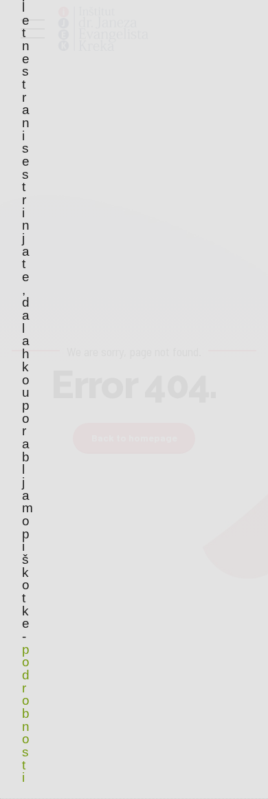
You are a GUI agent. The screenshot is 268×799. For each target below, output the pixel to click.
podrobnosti (25, 713)
